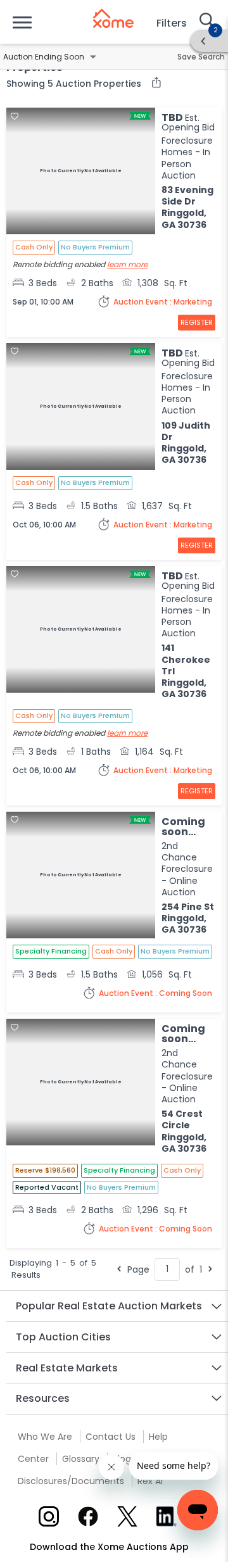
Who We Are (45, 1436)
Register (196, 322)
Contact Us (111, 1436)
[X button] (127, 1516)
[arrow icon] (203, 41)
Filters (171, 23)
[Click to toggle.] (93, 57)
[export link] (153, 83)
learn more (127, 264)
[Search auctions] (205, 21)
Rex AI (150, 1481)
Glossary (80, 1458)
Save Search (201, 56)
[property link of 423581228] (80, 876)
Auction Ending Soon (43, 56)
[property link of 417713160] (80, 1083)
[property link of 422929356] (80, 630)
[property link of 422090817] (80, 172)
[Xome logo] (113, 18)
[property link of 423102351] (80, 407)
